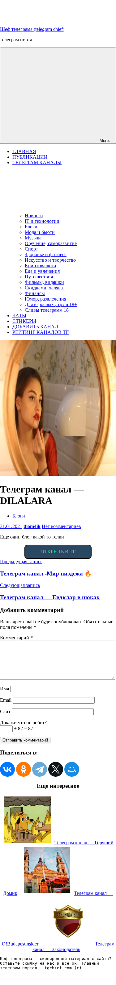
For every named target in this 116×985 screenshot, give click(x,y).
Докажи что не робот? (23, 722)
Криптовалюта (40, 265)
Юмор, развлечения (45, 298)
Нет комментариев (61, 526)
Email (5, 700)
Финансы (35, 293)
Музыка (33, 237)
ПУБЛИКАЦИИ (30, 157)
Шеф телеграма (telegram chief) (32, 29)
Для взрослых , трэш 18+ (51, 304)
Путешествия (39, 276)
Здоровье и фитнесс (46, 254)
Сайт (5, 711)
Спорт (31, 248)
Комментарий (16, 637)
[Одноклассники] (23, 769)
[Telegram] (39, 769)
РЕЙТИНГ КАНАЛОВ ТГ (40, 332)
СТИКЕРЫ (24, 321)
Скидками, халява (44, 287)
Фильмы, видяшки (44, 282)
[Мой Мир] (71, 769)
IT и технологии (42, 221)
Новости (34, 215)
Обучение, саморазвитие (51, 243)
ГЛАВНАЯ (24, 151)
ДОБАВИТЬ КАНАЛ (35, 326)
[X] (55, 769)
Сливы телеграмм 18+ (48, 310)
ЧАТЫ (19, 315)
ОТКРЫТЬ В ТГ (58, 551)
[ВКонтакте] (7, 769)
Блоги (31, 226)
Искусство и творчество (50, 260)
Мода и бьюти (40, 232)
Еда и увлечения (42, 271)
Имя (4, 688)
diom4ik (32, 526)
